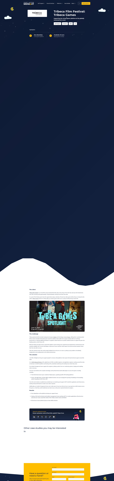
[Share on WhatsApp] (45, 416)
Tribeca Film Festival (33, 292)
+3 (72, 460)
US (75, 23)
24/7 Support (57, 23)
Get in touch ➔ (86, 3)
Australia (65, 23)
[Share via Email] (53, 416)
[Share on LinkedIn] (34, 416)
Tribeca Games (35, 298)
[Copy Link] (49, 416)
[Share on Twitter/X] (42, 416)
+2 (27, 460)
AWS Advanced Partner (37, 362)
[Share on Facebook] (38, 416)
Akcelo (54, 337)
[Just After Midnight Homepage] (29, 3)
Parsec (68, 337)
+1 (50, 460)
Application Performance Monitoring (57, 457)
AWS (71, 23)
